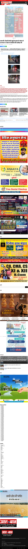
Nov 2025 (2, 407)
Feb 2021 (2, 434)
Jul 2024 (2, 415)
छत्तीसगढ (1, 480)
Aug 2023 (2, 420)
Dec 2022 (2, 424)
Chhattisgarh (2, 449)
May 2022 (2, 427)
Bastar (1, 444)
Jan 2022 (2, 429)
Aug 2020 (2, 437)
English (1, 454)
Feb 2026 (2, 406)
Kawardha (2, 461)
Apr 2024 (2, 416)
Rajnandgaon (2, 467)
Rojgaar (1, 469)
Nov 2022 (2, 424)
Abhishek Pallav (2, 442)
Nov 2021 (2, 430)
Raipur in (2, 467)
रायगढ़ (1, 482)
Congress (2, 450)
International (2, 459)
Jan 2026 (2, 406)
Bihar (1, 446)
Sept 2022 (2, 425)
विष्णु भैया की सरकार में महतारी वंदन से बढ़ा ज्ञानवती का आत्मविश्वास (7, 50)
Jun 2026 (2, 404)
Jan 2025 (2, 412)
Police (1, 465)
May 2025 (2, 410)
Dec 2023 (2, 418)
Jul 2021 (2, 432)
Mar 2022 (2, 428)
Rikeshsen (2, 468)
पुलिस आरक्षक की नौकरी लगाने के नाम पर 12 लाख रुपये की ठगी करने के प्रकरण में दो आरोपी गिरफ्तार (12, 4)
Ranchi (1, 468)
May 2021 (2, 433)
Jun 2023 (2, 421)
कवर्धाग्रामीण (2, 477)
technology (2, 471)
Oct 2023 (2, 419)
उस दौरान (2, 474)
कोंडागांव (1, 478)
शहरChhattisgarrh (2, 485)
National (2, 463)
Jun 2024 (2, 415)
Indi (1, 458)
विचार (1, 483)
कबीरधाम (1, 476)
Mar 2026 (2, 405)
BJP (1, 447)
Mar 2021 (2, 434)
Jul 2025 (2, 409)
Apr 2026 (2, 405)
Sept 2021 (2, 431)
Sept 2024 (2, 414)
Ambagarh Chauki (3, 443)
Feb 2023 (2, 423)
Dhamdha (2, 452)
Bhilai (1, 445)
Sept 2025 (2, 408)
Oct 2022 (2, 425)
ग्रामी (1, 479)
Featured (2, 455)
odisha (1, 464)
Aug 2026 (2, 403)
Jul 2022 (2, 426)
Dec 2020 (2, 435)
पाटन (1, 481)
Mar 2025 (2, 411)
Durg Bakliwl (2, 453)
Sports (1, 470)
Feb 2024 (2, 417)
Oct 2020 (2, 436)
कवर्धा (1, 477)
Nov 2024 (2, 413)
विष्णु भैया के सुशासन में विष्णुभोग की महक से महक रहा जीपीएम (7, 51)
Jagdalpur (2, 459)
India (1, 458)
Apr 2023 (2, 422)
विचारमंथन (2, 484)
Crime (1, 451)
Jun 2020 (2, 438)
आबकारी (1, 473)
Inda (1, 457)
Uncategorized (24, 4)
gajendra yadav (2, 456)
